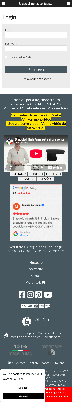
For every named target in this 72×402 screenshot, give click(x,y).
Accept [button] (23, 395)
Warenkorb (34, 282)
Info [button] (20, 378)
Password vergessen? (36, 79)
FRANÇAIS (27, 179)
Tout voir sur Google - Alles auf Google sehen (36, 251)
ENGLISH (36, 174)
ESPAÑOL (45, 179)
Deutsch (19, 363)
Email (8, 30)
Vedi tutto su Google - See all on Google (36, 247)
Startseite (36, 269)
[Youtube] (48, 296)
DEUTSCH (53, 174)
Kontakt (36, 276)
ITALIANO (18, 174)
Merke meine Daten (21, 57)
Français (46, 363)
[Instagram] (30, 296)
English (33, 363)
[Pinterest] (38, 296)
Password (11, 43)
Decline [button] (22, 387)
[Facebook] (22, 296)
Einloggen (36, 69)
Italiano (59, 363)
